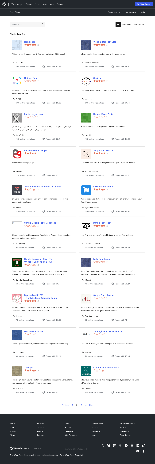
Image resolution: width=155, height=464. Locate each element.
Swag (96, 435)
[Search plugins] (42, 24)
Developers (69, 431)
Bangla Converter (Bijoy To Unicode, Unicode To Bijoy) (38, 260)
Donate (97, 431)
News (12, 427)
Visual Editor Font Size (104, 42)
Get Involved (98, 424)
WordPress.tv (71, 435)
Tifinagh (28, 367)
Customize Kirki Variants (106, 367)
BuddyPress (126, 435)
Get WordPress (143, 4)
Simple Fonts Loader (103, 295)
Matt (123, 427)
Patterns (40, 435)
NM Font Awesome (103, 186)
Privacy (13, 435)
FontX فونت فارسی (33, 114)
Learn (67, 424)
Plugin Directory (16, 12)
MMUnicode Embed (34, 331)
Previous (65, 405)
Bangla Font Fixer (102, 223)
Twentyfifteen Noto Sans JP (107, 331)
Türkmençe (37, 449)
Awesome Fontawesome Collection (42, 186)
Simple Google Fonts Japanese (40, 223)
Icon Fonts (29, 42)
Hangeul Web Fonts (103, 114)
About (12, 424)
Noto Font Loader (102, 259)
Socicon (97, 78)
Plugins (40, 431)
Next (91, 405)
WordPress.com (127, 424)
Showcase (41, 424)
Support (68, 427)
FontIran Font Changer (35, 150)
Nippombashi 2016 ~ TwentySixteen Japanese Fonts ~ (41, 296)
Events (95, 427)
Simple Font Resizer (103, 150)
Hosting (13, 431)
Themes (40, 427)
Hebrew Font (31, 78)
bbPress (124, 431)
